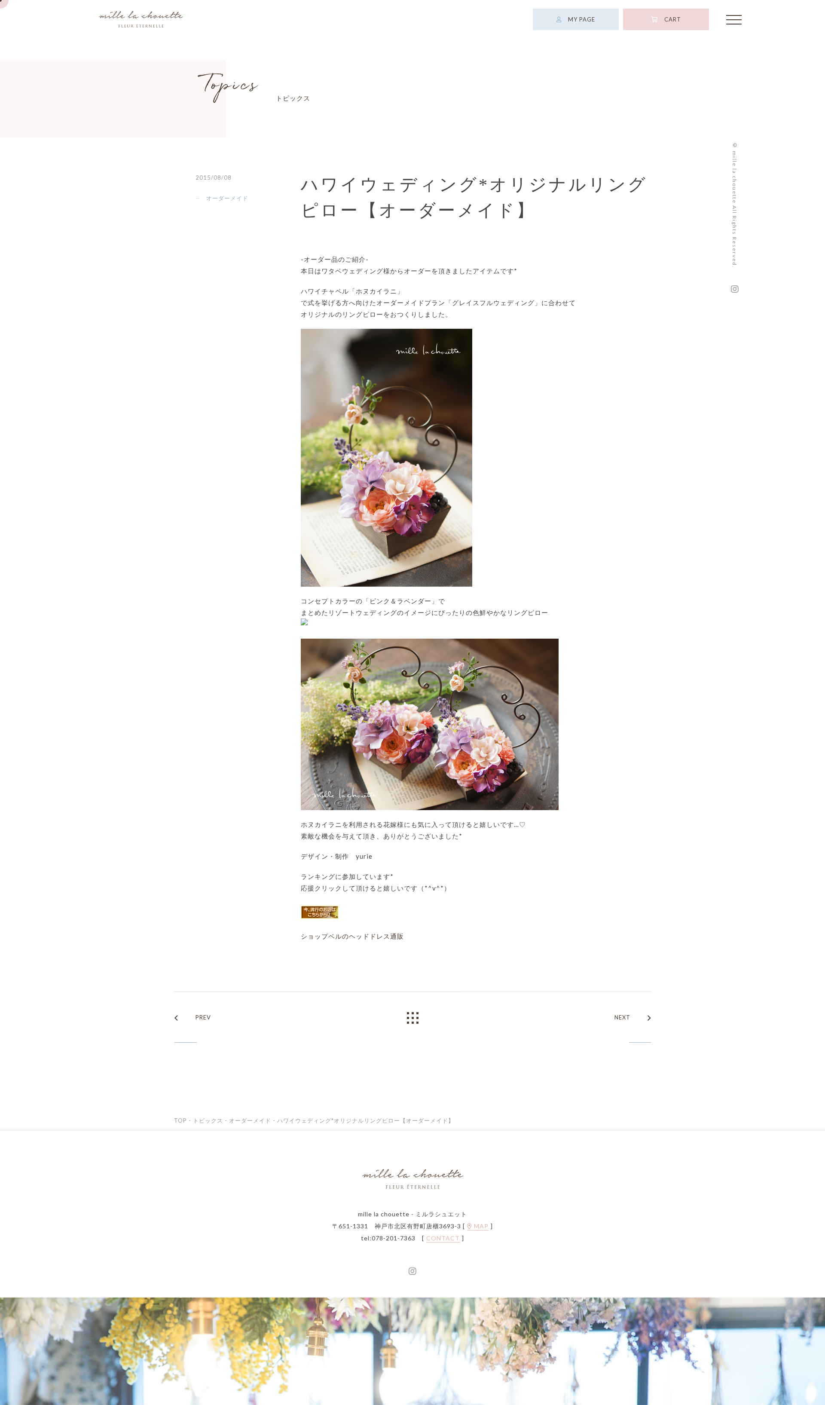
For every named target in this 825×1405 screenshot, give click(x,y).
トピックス (208, 1120)
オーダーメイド (227, 198)
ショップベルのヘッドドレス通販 (352, 936)
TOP (180, 1120)
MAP (480, 1226)
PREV (203, 1017)
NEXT (622, 1017)
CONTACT (443, 1238)
